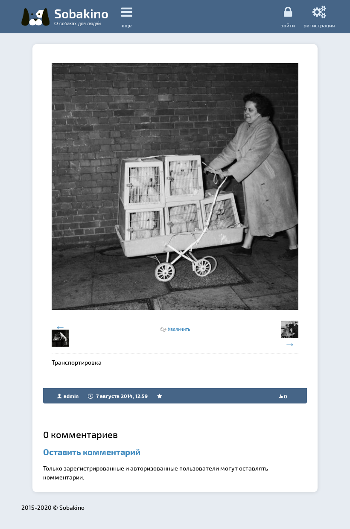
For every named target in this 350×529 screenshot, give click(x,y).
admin (71, 396)
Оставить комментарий (91, 452)
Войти (287, 25)
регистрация (319, 25)
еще (127, 25)
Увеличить (179, 329)
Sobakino (81, 16)
